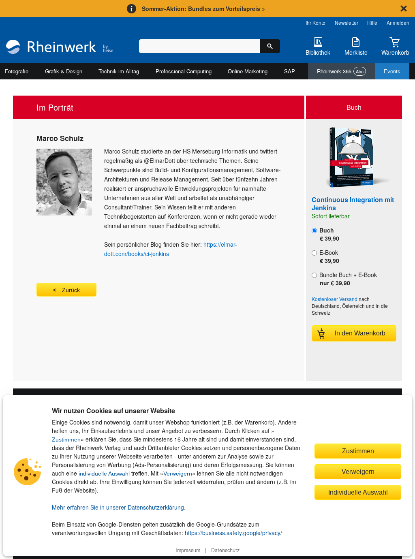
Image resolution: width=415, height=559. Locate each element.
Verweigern (177, 473)
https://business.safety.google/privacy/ (233, 533)
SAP (289, 71)
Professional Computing (184, 71)
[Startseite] (59, 47)
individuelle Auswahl (104, 473)
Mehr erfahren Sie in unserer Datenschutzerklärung (118, 507)
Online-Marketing (247, 71)
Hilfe (372, 22)
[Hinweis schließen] (403, 8)
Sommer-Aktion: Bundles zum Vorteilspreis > (203, 8)
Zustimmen (66, 439)
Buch (328, 234)
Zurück (71, 290)
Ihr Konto (315, 22)
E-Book (328, 256)
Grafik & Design (63, 71)
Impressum (187, 550)
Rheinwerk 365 (340, 71)
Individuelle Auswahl (358, 492)
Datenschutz (225, 550)
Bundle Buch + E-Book (347, 279)
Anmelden (398, 22)
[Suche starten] (270, 46)
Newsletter (346, 22)
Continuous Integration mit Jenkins (353, 203)
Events (392, 71)
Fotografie (16, 71)
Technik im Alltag (118, 71)
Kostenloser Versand (334, 298)
